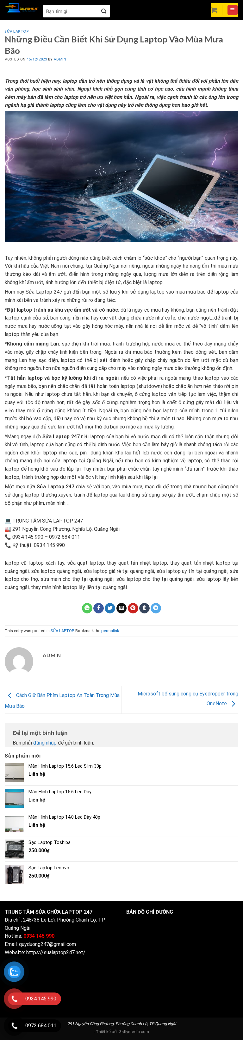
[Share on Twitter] (110, 608)
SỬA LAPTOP (17, 31)
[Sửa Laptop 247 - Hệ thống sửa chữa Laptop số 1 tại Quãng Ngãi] (22, 7)
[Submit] (104, 11)
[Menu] (232, 10)
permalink (110, 630)
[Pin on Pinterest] (133, 608)
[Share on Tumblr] (144, 608)
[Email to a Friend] (121, 608)
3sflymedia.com (134, 1031)
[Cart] (214, 10)
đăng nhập (45, 743)
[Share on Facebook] (98, 608)
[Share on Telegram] (156, 608)
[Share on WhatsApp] (87, 608)
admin (60, 59)
